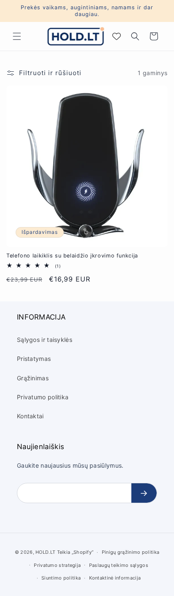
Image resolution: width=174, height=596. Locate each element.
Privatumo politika (42, 397)
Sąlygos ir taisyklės (44, 339)
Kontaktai (30, 416)
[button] (17, 36)
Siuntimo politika (61, 578)
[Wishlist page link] (116, 36)
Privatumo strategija (57, 565)
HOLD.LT (45, 552)
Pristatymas (34, 358)
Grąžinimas (33, 378)
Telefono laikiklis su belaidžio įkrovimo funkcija (72, 255)
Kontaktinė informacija (115, 578)
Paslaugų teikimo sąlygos (118, 565)
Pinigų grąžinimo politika (131, 552)
